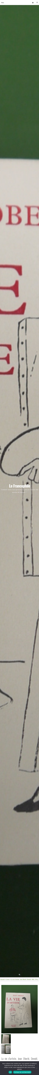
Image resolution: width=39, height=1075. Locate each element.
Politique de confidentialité (22, 1072)
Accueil (3, 979)
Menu (2, 3)
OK (10, 1072)
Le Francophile (19, 486)
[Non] (37, 1068)
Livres (7, 979)
